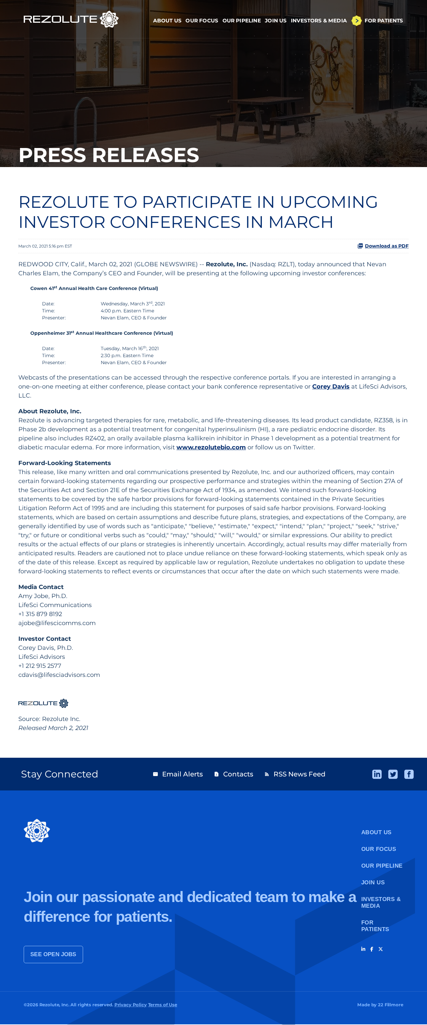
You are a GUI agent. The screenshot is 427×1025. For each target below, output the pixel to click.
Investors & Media (319, 21)
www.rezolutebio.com (211, 447)
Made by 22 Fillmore (380, 1004)
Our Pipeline (242, 21)
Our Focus (201, 21)
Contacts (233, 774)
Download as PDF (387, 246)
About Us (167, 21)
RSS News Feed (295, 774)
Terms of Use (162, 1004)
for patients (375, 925)
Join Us (276, 21)
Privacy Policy (130, 1004)
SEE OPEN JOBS (53, 954)
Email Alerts (178, 774)
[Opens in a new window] (377, 774)
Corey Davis (331, 386)
